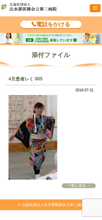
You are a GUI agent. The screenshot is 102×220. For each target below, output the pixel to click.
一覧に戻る (76, 185)
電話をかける (53, 24)
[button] (95, 8)
